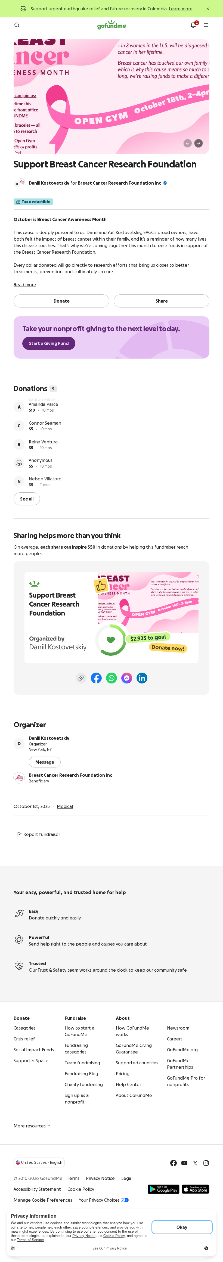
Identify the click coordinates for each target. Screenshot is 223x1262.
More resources (30, 1125)
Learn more (181, 8)
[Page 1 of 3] (23, 146)
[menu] (206, 25)
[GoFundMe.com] (111, 25)
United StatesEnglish (41, 1162)
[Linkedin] (142, 677)
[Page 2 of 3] (28, 146)
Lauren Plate (42, 401)
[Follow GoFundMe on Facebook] (173, 1162)
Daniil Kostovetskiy (49, 737)
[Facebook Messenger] (126, 677)
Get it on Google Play (163, 1188)
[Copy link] (81, 677)
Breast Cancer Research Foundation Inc (119, 183)
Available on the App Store (195, 1188)
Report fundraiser (41, 833)
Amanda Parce (43, 420)
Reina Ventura (43, 458)
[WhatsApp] (111, 677)
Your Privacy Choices (99, 1199)
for (95, 183)
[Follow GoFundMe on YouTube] (184, 1162)
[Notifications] (193, 25)
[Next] (198, 143)
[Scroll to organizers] (21, 182)
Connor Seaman (45, 439)
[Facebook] (96, 677)
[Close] (207, 8)
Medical (65, 805)
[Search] (16, 25)
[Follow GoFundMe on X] (195, 1162)
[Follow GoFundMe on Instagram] (206, 1162)
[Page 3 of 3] (32, 146)
